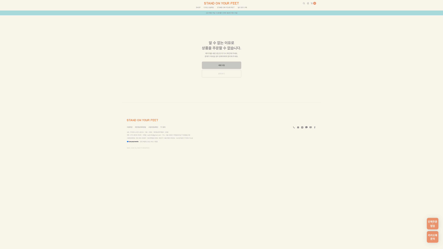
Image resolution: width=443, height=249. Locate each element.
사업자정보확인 (153, 127)
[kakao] (306, 127)
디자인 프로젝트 (209, 7)
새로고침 (221, 65)
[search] (304, 3)
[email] (298, 127)
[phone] (294, 127)
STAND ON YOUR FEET (226, 7)
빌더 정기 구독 (242, 7)
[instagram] (302, 127)
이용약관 (129, 127)
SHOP (198, 7)
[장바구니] (312, 3)
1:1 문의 (162, 127)
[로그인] (308, 3)
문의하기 (221, 73)
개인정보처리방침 (140, 127)
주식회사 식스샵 (188, 138)
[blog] (310, 127)
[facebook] (314, 127)
